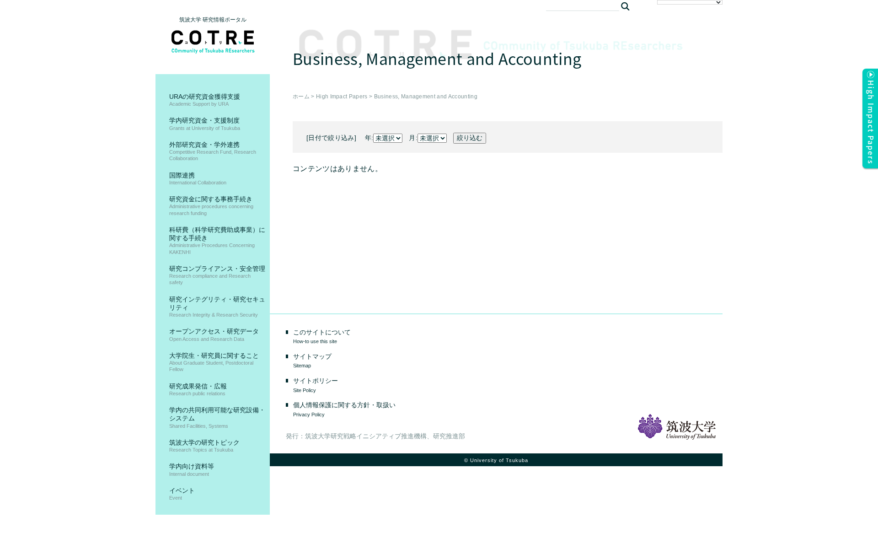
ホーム (301, 96)
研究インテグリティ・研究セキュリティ (217, 307)
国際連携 (197, 178)
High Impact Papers (342, 96)
